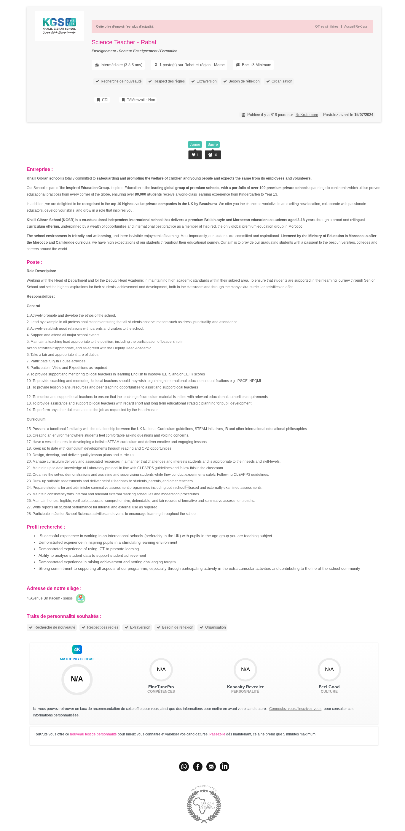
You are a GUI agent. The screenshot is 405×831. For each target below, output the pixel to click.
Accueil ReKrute (355, 26)
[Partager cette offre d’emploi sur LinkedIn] (224, 766)
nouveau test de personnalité (93, 734)
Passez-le (217, 734)
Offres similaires (327, 26)
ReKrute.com (307, 114)
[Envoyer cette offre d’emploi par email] (211, 766)
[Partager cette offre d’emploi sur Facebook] (198, 766)
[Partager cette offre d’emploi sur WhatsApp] (184, 766)
